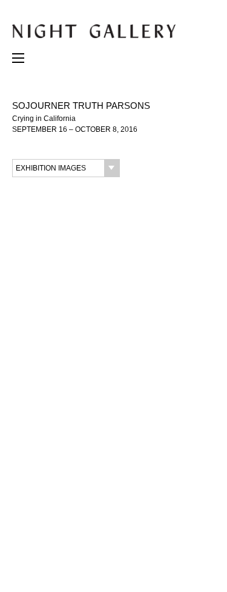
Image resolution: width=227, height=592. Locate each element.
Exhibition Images (51, 168)
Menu (18, 61)
